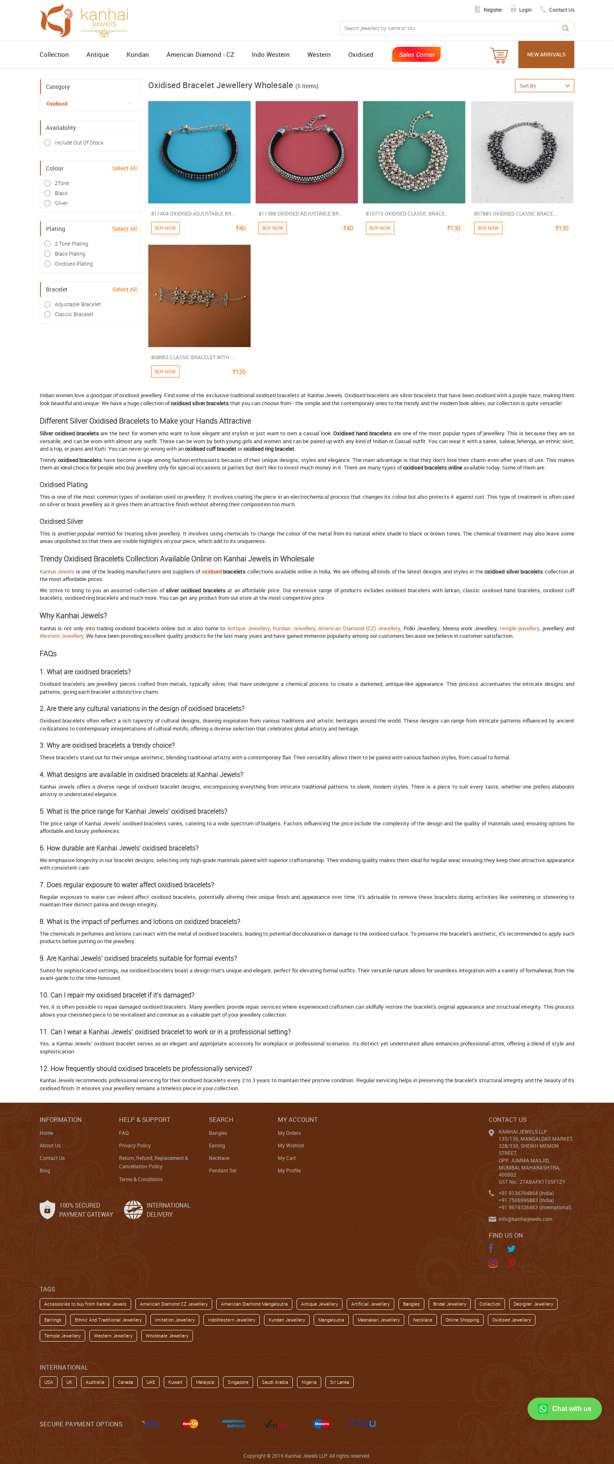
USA (48, 1382)
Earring (217, 1145)
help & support (144, 1119)
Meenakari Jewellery (379, 1320)
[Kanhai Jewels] (88, 19)
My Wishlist (291, 1145)
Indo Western (271, 54)
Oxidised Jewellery (511, 1320)
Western (319, 54)
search (221, 1119)
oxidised (212, 571)
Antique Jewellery (248, 628)
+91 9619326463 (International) (535, 1207)
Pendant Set (222, 1170)
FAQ (124, 1132)
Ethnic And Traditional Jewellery (108, 1320)
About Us (50, 1145)
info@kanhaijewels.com (525, 1218)
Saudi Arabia (275, 1382)
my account (298, 1119)
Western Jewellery (62, 635)
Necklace (219, 1157)
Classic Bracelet (74, 314)
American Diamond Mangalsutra (254, 1304)
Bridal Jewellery (449, 1304)
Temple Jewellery (62, 1335)
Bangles (218, 1132)
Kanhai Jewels (57, 571)
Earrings (52, 1320)
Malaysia (205, 1382)
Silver (61, 203)
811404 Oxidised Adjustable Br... (193, 213)
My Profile (289, 1170)
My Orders (289, 1132)
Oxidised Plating (74, 263)
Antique (97, 54)
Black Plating (70, 253)
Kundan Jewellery (294, 628)
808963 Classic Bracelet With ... (192, 357)
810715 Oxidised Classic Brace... (407, 213)
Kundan (138, 54)
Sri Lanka (339, 1382)
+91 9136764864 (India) (526, 1193)
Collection (54, 54)
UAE (151, 1382)
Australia (95, 1382)
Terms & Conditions (140, 1179)
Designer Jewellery (533, 1304)
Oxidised (360, 54)
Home (46, 1132)
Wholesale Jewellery (167, 1335)
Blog (45, 1170)
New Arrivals (546, 54)
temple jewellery (519, 628)
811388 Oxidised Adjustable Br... (301, 213)
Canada (125, 1382)
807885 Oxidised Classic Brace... (515, 213)
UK (69, 1382)
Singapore (238, 1382)
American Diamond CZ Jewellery (174, 1304)
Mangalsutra (331, 1320)
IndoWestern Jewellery (231, 1320)
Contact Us (52, 1157)
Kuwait (175, 1382)
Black (61, 193)
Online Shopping (462, 1320)
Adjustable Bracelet (78, 304)
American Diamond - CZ (200, 54)
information (61, 1119)
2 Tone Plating (71, 243)
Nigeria (309, 1382)
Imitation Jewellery (175, 1320)
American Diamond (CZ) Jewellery (359, 628)
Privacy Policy (135, 1145)
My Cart (287, 1157)
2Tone (62, 183)
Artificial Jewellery (370, 1304)
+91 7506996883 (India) (526, 1200)
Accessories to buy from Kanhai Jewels (85, 1304)
